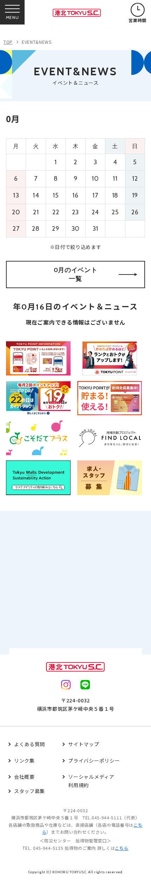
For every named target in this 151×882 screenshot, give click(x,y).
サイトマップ (83, 744)
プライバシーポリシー (94, 760)
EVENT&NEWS (37, 42)
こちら (121, 848)
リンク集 (24, 760)
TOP (8, 42)
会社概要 (24, 776)
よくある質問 (29, 744)
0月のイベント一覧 (76, 274)
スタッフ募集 (29, 790)
